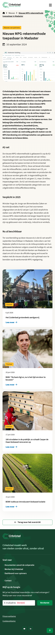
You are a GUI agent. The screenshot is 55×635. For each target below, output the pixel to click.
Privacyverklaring (9, 616)
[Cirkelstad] (11, 5)
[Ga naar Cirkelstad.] (4, 13)
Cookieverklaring (9, 621)
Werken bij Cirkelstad (14, 569)
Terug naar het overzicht (29, 522)
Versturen (44, 602)
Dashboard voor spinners (16, 573)
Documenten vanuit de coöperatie (19, 565)
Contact (8, 580)
